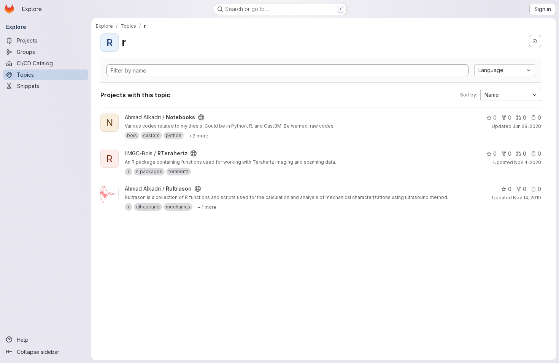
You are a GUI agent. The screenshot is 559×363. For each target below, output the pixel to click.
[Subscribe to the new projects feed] (535, 41)
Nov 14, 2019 (527, 197)
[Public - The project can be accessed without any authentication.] (201, 117)
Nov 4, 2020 (527, 162)
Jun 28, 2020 (527, 126)
